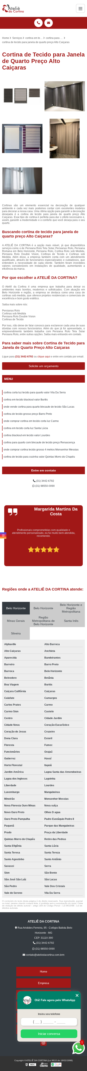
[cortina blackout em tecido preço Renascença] (65, 96)
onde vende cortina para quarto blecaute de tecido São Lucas (39, 406)
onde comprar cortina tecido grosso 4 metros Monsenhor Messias (41, 449)
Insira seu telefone (49, 1014)
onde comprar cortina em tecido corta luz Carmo (31, 421)
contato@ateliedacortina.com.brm (44, 954)
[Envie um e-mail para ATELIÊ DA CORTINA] (48, 23)
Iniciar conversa (49, 1034)
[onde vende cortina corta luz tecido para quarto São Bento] (65, 138)
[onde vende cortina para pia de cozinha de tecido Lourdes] (22, 138)
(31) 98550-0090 (45, 485)
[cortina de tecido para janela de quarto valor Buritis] (22, 181)
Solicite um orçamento (43, 366)
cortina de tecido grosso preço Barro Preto (28, 413)
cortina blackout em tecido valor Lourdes (27, 435)
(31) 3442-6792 (24, 356)
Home (43, 971)
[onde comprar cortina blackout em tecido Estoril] (22, 96)
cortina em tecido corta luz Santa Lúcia (26, 428)
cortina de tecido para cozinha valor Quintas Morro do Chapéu (39, 456)
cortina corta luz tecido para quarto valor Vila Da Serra (35, 392)
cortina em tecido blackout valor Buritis (26, 399)
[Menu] (80, 8)
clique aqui (43, 356)
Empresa (43, 983)
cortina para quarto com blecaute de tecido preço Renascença (39, 442)
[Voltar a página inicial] (13, 8)
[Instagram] (43, 1043)
